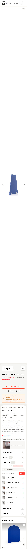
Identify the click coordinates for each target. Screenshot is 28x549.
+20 (24, 544)
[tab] (4, 466)
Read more (5, 436)
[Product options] (24, 525)
